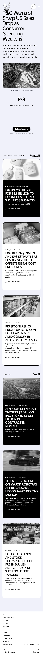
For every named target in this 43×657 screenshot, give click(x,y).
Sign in (5, 624)
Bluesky (6, 632)
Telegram (6, 635)
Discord (6, 627)
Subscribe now (21, 129)
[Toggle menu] (39, 6)
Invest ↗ (6, 641)
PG (21, 99)
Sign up (5, 621)
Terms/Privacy (8, 617)
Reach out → (7, 638)
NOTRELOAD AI (8, 644)
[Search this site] (33, 6)
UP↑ (4, 615)
